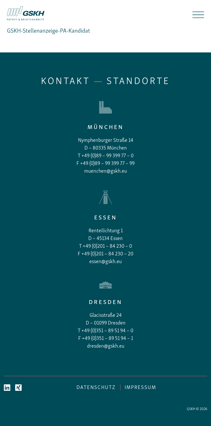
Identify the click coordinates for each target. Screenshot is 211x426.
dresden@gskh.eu (105, 346)
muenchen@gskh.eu (105, 171)
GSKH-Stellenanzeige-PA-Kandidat (48, 31)
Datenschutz (96, 387)
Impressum (140, 387)
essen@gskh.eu (105, 261)
